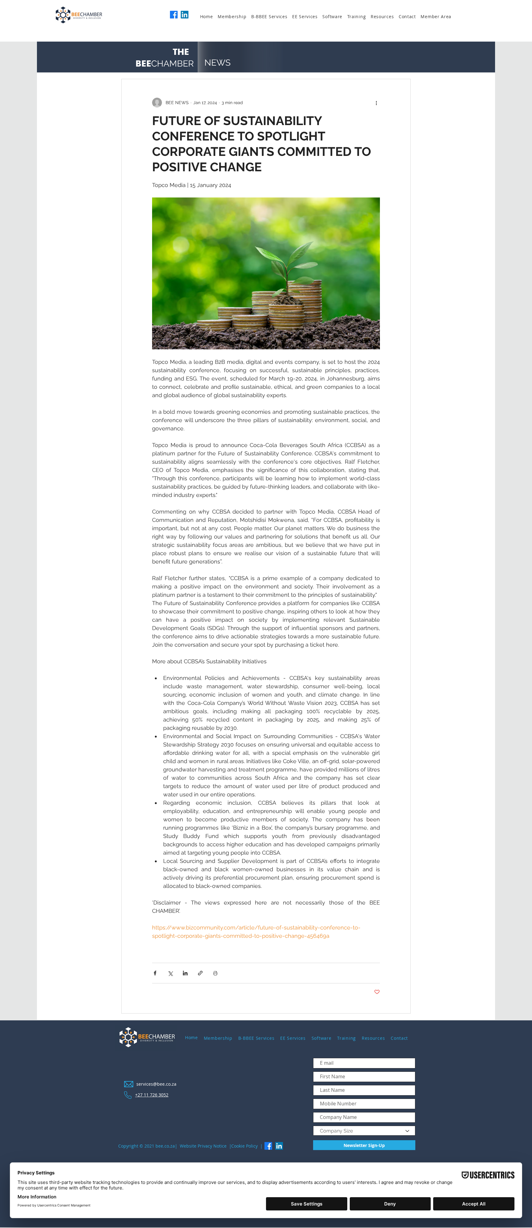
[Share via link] (200, 973)
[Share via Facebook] (155, 973)
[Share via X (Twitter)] (170, 973)
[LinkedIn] (184, 14)
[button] (234, 17)
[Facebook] (174, 14)
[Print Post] (215, 973)
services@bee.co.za (156, 1084)
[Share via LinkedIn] (185, 973)
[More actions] (376, 102)
